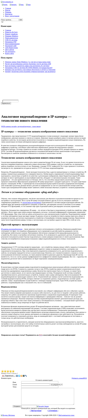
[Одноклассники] (21, 375)
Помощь (8, 12)
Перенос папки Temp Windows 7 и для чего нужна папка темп (28, 62)
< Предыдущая (35, 411)
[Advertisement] (44, 353)
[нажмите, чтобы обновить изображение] (43, 406)
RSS (85, 378)
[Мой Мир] (24, 375)
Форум (7, 10)
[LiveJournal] (26, 375)
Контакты (8, 14)
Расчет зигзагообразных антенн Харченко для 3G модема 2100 (28, 64)
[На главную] (7, 2)
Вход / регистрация (12, 16)
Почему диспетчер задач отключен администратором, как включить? (30, 71)
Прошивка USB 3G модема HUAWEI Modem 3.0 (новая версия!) (28, 68)
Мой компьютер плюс (66, 415)
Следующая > (53, 411)
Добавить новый (77, 378)
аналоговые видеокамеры (31, 202)
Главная (8, 8)
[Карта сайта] (20, 4)
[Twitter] (19, 375)
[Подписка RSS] (27, 4)
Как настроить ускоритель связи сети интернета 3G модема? (27, 66)
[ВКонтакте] (17, 375)
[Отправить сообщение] (12, 4)
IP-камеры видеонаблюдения (11, 229)
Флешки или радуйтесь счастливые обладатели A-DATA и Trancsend (30, 70)
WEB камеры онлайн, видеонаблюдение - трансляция (21, 126)
